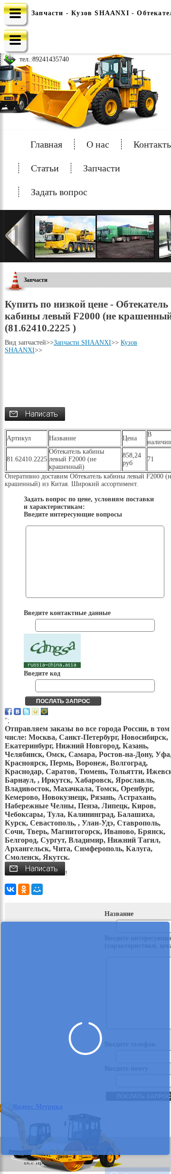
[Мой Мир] (37, 889)
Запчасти (101, 168)
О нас (97, 144)
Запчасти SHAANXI (82, 342)
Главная (46, 144)
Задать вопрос (59, 192)
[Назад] (18, 236)
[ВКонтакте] (10, 889)
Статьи (45, 168)
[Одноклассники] (23, 889)
